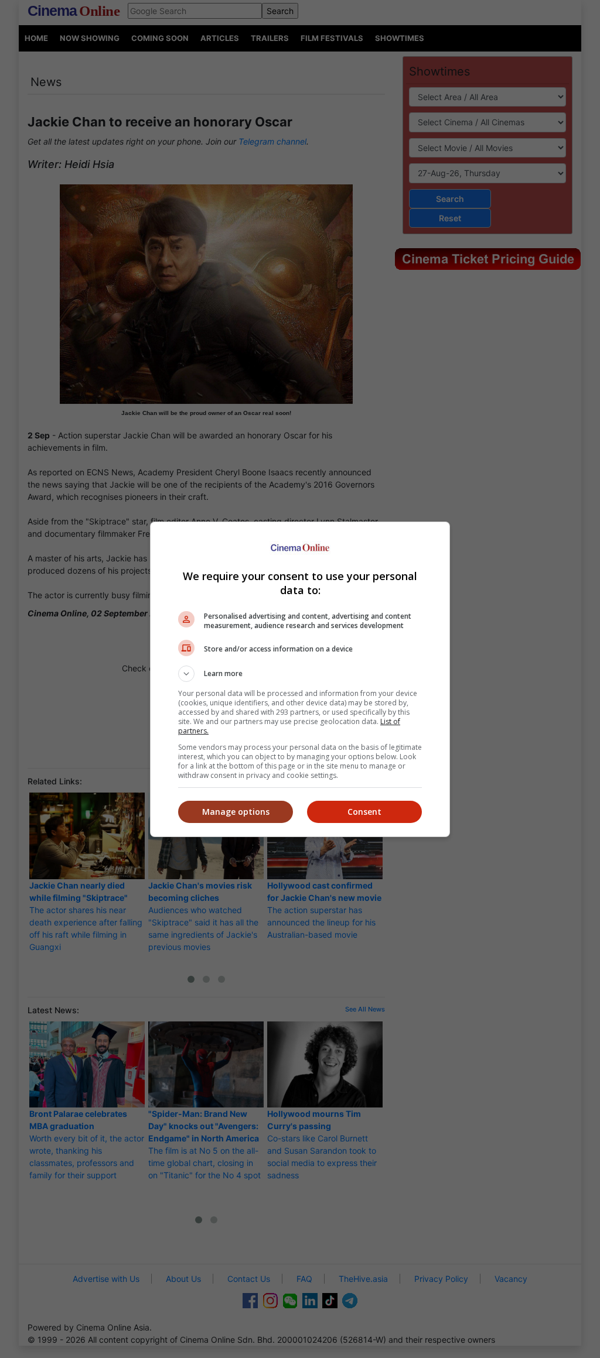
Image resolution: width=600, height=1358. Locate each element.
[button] (300, 674)
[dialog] (300, 679)
